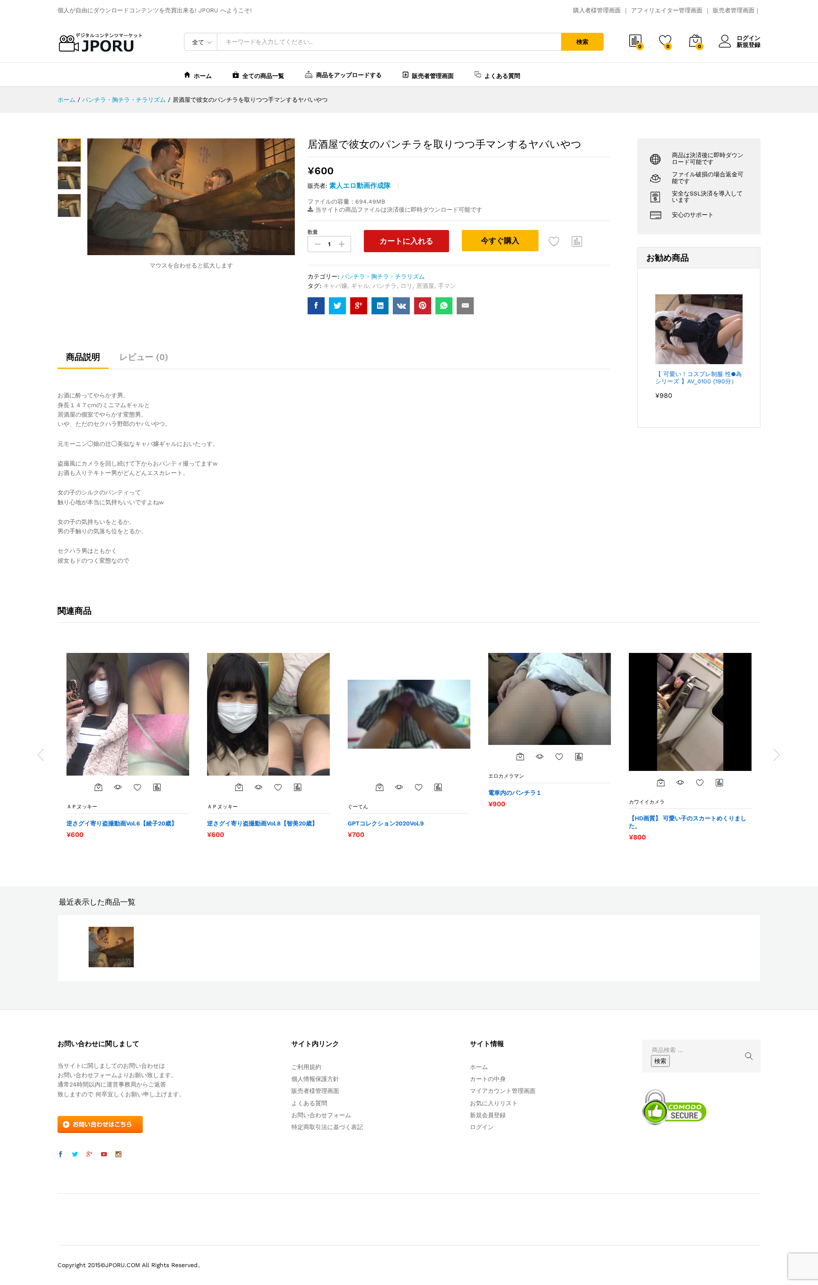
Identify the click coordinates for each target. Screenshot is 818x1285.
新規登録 (748, 44)
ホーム (203, 75)
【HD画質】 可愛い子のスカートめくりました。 (687, 822)
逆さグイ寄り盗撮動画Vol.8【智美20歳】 (262, 823)
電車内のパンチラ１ (515, 792)
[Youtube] (104, 1154)
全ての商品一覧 (263, 75)
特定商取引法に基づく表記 (327, 1127)
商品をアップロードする (349, 75)
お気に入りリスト (494, 1103)
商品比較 (577, 241)
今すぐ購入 (500, 240)
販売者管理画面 (734, 10)
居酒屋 (425, 285)
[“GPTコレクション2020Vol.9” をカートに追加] (379, 787)
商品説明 (83, 357)
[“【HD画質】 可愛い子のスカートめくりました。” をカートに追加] (661, 782)
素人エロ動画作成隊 (360, 185)
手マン (447, 285)
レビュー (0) (143, 357)
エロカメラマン (506, 776)
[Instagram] (118, 1154)
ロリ (406, 285)
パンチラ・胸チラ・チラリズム (383, 276)
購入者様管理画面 (597, 10)
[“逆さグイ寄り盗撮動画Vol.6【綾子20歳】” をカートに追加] (98, 787)
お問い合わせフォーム (321, 1115)
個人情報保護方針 (315, 1078)
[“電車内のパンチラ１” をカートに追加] (520, 756)
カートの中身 (488, 1078)
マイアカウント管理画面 (503, 1090)
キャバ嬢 (335, 285)
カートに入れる (406, 240)
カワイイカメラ (647, 802)
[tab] (83, 361)
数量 (313, 232)
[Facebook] (60, 1154)
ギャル (360, 285)
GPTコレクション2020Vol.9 (386, 823)
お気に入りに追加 (554, 241)
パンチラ (385, 285)
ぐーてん (358, 807)
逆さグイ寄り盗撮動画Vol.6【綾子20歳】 (121, 823)
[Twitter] (75, 1154)
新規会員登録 (488, 1115)
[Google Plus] (89, 1154)
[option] (128, 745)
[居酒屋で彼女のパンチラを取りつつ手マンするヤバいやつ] (316, 305)
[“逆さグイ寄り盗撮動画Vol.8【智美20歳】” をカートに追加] (239, 787)
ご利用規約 (306, 1067)
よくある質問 (502, 75)
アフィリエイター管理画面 (667, 10)
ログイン (748, 37)
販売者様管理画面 (315, 1090)
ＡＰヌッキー (81, 807)
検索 (582, 41)
